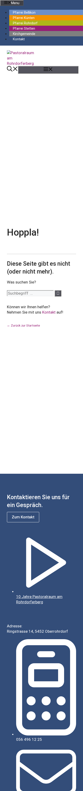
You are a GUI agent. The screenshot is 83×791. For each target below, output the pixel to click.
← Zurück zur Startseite (23, 325)
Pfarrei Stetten (24, 28)
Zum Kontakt (23, 517)
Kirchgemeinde (24, 34)
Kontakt (19, 39)
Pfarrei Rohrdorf (25, 23)
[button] (12, 69)
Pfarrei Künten (24, 18)
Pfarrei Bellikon (24, 12)
